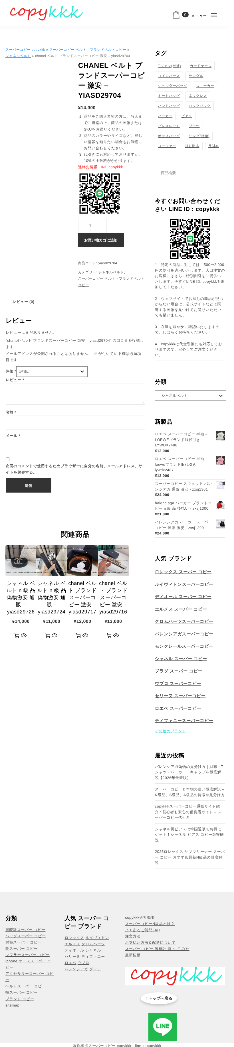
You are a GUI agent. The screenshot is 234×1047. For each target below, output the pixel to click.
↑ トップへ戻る (158, 998)
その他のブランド (170, 731)
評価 (11, 371)
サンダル (196, 76)
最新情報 (132, 955)
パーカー (165, 116)
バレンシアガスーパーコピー (184, 634)
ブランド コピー (19, 999)
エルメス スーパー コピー (181, 609)
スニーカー (205, 86)
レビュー (15, 380)
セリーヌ (72, 956)
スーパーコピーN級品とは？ (150, 924)
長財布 (213, 146)
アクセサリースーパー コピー (29, 976)
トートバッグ (169, 96)
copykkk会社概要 (140, 917)
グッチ (95, 969)
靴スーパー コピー (21, 948)
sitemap (12, 1005)
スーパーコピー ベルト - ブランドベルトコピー (87, 50)
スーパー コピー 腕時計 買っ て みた (157, 949)
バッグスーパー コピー (25, 936)
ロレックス (74, 938)
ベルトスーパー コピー (25, 986)
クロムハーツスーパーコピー (184, 621)
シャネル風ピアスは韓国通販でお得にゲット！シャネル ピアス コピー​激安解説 (189, 834)
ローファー (167, 146)
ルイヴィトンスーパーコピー (184, 584)
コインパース (169, 76)
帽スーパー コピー (21, 992)
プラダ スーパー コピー (179, 671)
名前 (11, 412)
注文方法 (132, 936)
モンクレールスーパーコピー (184, 646)
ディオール (74, 950)
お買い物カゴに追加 (101, 240)
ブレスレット (169, 126)
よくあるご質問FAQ (142, 930)
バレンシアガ (76, 969)
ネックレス (198, 96)
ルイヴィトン (97, 938)
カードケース (200, 66)
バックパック (200, 106)
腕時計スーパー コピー (25, 930)
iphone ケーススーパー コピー (28, 964)
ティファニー (93, 956)
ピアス (186, 116)
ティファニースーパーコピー (184, 720)
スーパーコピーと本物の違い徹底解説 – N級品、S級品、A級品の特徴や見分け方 (190, 792)
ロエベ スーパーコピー (178, 708)
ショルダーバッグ (172, 86)
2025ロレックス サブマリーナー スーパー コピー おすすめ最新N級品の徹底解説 (190, 857)
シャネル (93, 950)
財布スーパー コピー (23, 942)
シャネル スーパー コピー (181, 658)
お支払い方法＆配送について (150, 942)
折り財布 (192, 146)
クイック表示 (23, 635)
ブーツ (194, 126)
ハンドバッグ (169, 106)
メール (13, 436)
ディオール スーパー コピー (183, 596)
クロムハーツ (93, 944)
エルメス (72, 944)
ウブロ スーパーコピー (178, 683)
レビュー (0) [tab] (23, 302)
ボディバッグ (169, 136)
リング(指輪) (199, 136)
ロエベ (70, 963)
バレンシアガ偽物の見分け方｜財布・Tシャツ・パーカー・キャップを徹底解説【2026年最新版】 (189, 772)
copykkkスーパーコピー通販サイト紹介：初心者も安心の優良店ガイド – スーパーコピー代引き (188, 812)
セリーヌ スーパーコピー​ (180, 696)
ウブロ (83, 963)
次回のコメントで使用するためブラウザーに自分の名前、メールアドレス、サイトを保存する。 (74, 469)
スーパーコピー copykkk (25, 50)
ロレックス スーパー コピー (183, 572)
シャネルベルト (18, 56)
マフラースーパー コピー (27, 955)
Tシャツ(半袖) (169, 66)
